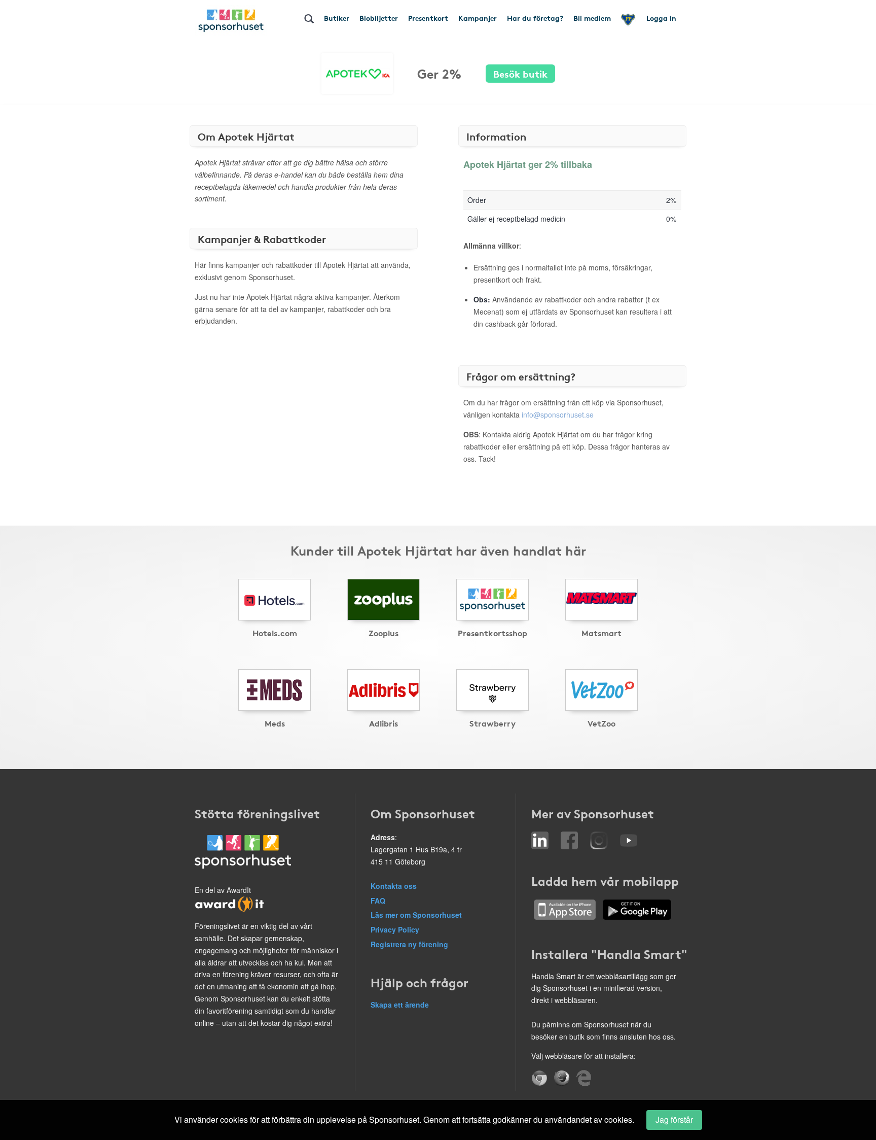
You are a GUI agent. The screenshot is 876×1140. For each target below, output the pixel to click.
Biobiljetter (378, 18)
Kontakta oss (394, 886)
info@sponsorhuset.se (558, 414)
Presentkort (428, 18)
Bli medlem (592, 18)
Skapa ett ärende (400, 1004)
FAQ (378, 900)
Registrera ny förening (409, 944)
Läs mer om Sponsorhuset (416, 915)
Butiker (336, 18)
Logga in (661, 18)
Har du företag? (535, 18)
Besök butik (520, 73)
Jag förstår (674, 1119)
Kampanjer (477, 18)
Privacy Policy (395, 929)
